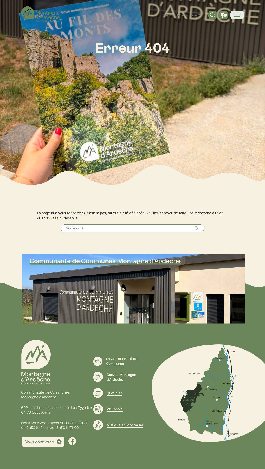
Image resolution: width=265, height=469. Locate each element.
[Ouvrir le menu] (237, 15)
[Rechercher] (199, 228)
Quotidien (114, 393)
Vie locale (115, 409)
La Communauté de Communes (121, 361)
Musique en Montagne (125, 425)
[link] (43, 441)
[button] (212, 15)
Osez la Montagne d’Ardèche (121, 377)
